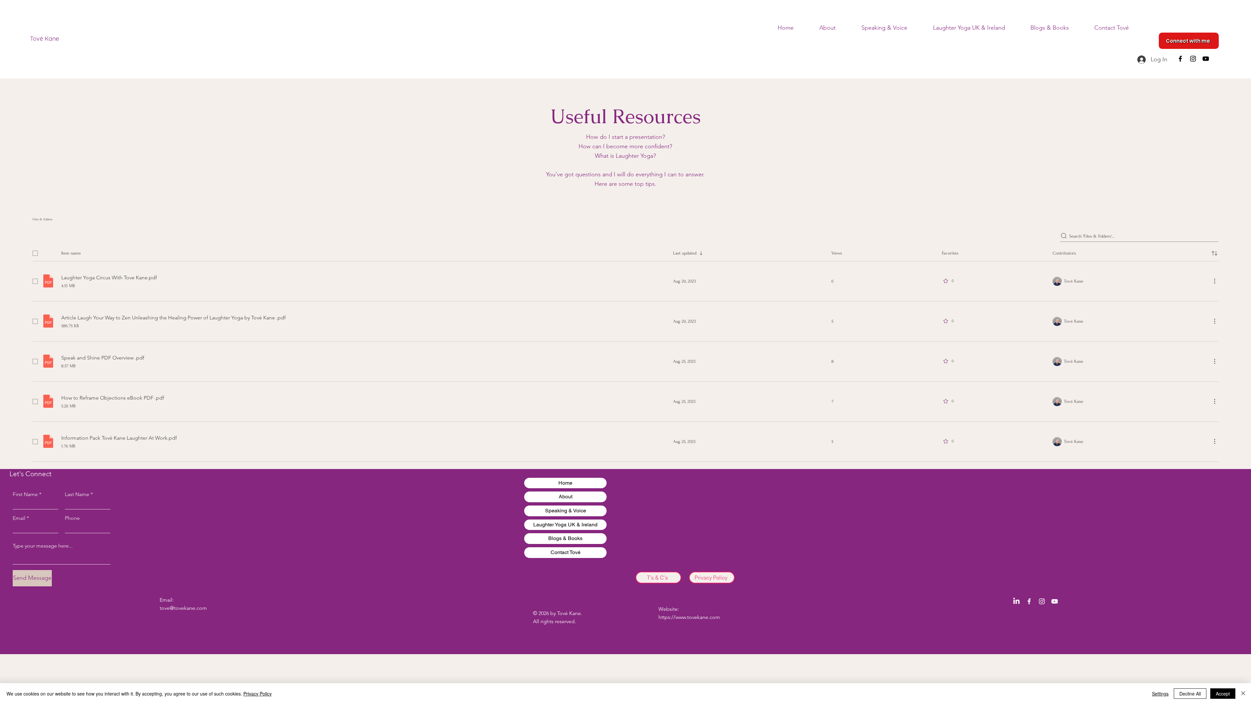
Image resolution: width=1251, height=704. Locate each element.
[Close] (1243, 693)
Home (565, 483)
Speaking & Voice (565, 510)
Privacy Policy (257, 693)
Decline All (1190, 693)
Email (19, 518)
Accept (1223, 693)
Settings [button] (1160, 693)
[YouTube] (1206, 59)
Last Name (77, 494)
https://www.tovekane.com (689, 617)
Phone (72, 518)
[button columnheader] (1214, 253)
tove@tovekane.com (183, 608)
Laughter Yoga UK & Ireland (565, 524)
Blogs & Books (565, 538)
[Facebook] (1180, 59)
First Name (25, 494)
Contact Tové (566, 552)
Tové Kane (44, 38)
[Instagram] (1193, 59)
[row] (625, 252)
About (565, 496)
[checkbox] (35, 253)
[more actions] (1214, 281)
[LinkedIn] (1016, 601)
